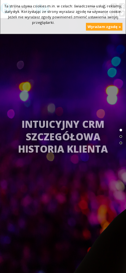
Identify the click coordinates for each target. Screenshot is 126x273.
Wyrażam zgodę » (104, 26)
